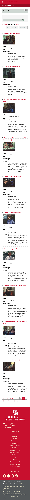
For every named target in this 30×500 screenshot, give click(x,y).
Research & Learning (15, 464)
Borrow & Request (15, 462)
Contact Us (15, 443)
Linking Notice (22, 486)
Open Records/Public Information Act (11, 490)
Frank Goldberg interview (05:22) (13, 249)
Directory (15, 438)
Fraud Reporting (22, 485)
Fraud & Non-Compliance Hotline (10, 486)
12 (17, 401)
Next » (17, 24)
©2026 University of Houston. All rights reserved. (14, 482)
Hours (15, 434)
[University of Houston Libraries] (15, 415)
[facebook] (4, 475)
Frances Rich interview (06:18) (12, 212)
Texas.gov (21, 483)
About (15, 469)
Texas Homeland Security (9, 485)
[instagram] (12, 475)
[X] (8, 475)
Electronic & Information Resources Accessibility (14, 493)
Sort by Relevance (12, 27)
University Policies (7, 498)
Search (15, 459)
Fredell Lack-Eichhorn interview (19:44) (15, 285)
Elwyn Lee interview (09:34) (12, 33)
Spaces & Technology (15, 466)
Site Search (15, 455)
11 (14, 401)
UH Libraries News (15, 452)
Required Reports (17, 491)
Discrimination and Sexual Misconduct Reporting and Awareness (15, 495)
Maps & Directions (15, 450)
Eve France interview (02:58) (12, 66)
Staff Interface (15, 471)
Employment (15, 436)
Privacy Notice (6, 488)
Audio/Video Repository (8, 5)
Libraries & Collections (15, 448)
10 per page (23, 27)
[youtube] (16, 475)
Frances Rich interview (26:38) (12, 176)
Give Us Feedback (15, 441)
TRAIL (16, 485)
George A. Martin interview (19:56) (13, 360)
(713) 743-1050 (7, 427)
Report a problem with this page (10, 483)
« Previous (5, 24)
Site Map (15, 457)
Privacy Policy (15, 431)
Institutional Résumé (8, 491)
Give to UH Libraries (15, 445)
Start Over (24, 17)
